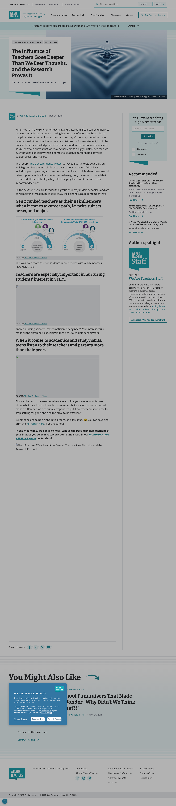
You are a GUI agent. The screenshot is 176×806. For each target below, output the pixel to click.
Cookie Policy (46, 713)
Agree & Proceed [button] (54, 719)
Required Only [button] (37, 719)
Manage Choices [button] (20, 719)
